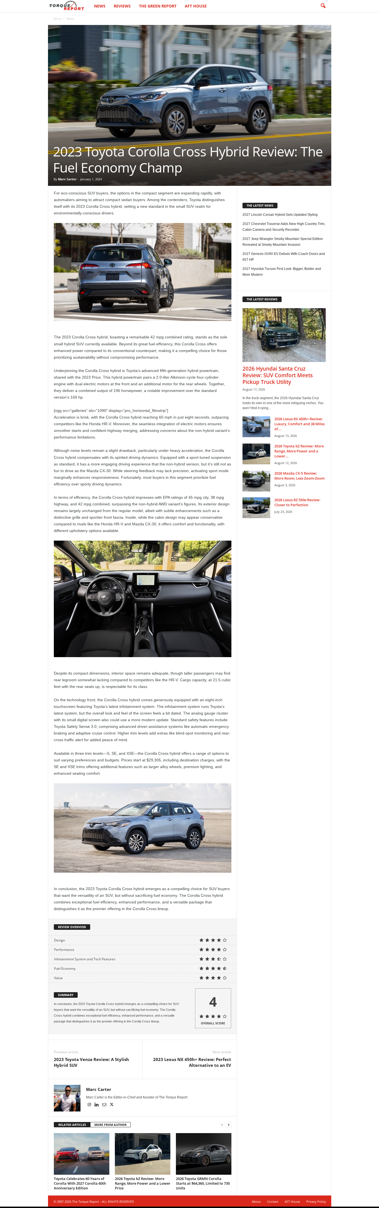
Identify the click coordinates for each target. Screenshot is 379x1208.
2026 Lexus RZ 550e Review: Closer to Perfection (297, 502)
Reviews (122, 6)
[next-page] (228, 1125)
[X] (111, 1105)
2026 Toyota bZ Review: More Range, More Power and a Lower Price (142, 1183)
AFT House (196, 6)
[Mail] (104, 1105)
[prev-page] (222, 1125)
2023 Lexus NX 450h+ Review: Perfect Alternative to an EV (192, 1062)
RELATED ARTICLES (72, 1125)
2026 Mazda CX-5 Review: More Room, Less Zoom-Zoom (299, 476)
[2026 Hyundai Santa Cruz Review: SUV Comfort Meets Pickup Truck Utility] (284, 335)
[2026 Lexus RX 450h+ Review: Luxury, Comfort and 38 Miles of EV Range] (256, 426)
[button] (323, 6)
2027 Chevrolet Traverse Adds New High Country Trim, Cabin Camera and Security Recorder (283, 227)
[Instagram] (90, 1105)
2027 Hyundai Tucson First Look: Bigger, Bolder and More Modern (281, 272)
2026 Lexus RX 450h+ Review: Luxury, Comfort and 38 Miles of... (299, 423)
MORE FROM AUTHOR (110, 1125)
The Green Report (157, 6)
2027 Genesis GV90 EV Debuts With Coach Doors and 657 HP (283, 257)
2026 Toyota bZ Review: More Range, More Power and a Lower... (299, 451)
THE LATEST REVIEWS (262, 299)
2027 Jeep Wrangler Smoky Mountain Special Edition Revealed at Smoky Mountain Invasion (282, 242)
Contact (272, 1201)
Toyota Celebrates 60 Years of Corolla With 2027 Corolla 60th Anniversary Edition (80, 1183)
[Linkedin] (97, 1105)
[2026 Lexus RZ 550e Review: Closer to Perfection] (256, 507)
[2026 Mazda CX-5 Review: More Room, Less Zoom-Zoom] (256, 481)
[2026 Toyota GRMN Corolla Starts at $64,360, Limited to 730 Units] (203, 1154)
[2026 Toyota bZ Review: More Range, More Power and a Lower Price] (142, 1154)
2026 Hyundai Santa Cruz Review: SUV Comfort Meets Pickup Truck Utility (277, 375)
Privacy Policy (316, 1201)
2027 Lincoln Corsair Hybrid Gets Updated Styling (280, 215)
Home (57, 19)
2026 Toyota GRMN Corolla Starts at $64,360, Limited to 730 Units (203, 1183)
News (99, 6)
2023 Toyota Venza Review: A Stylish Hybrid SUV (91, 1062)
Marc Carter (67, 179)
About (256, 1201)
